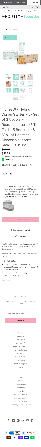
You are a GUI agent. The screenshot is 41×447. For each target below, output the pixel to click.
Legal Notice (20, 360)
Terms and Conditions (20, 346)
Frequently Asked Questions (20, 405)
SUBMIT (20, 320)
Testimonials (20, 388)
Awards (21, 391)
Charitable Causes (20, 398)
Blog (20, 377)
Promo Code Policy (20, 350)
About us (20, 336)
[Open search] (7, 7)
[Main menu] (4, 7)
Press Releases (20, 381)
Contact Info (20, 340)
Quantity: (7, 173)
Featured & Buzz (20, 394)
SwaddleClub (20, 384)
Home (20, 333)
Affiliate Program (20, 363)
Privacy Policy (20, 357)
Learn (20, 367)
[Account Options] (33, 7)
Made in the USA (20, 401)
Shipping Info (21, 343)
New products (10, 29)
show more (6, 280)
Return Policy (21, 353)
